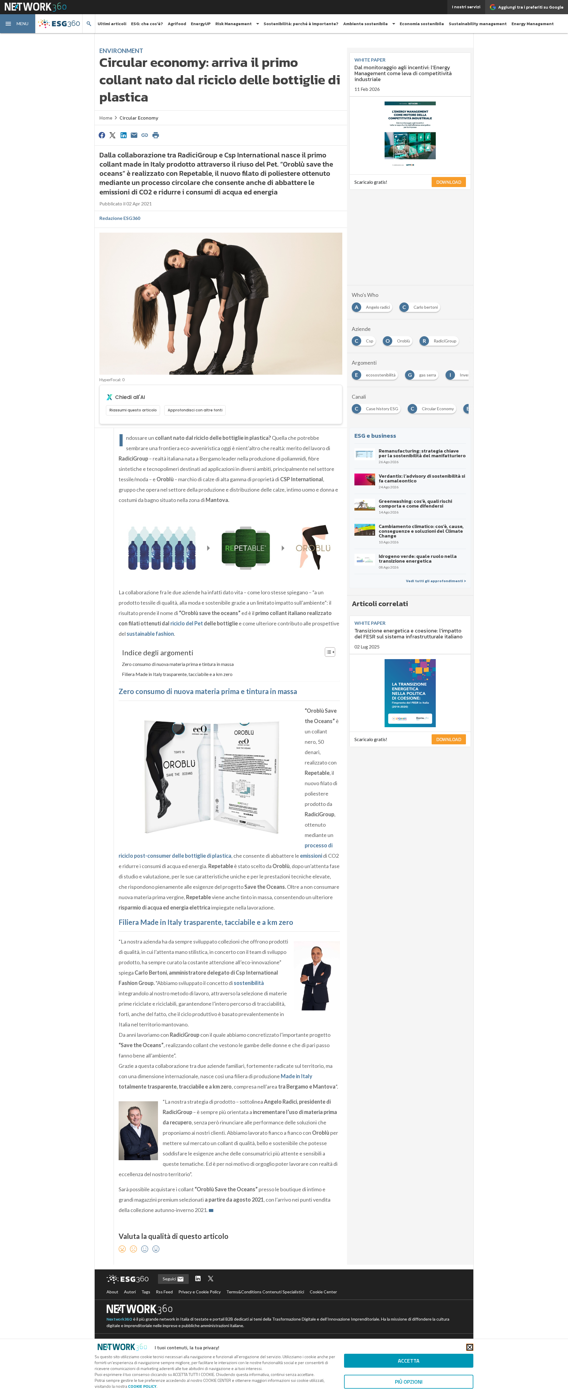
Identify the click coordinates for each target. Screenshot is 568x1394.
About (112, 1291)
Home (105, 117)
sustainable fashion (150, 633)
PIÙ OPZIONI (408, 1382)
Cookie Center (323, 1291)
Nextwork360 (119, 1319)
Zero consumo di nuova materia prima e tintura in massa (178, 664)
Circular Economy (139, 117)
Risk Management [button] (233, 24)
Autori (130, 1291)
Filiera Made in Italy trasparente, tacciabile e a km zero (177, 674)
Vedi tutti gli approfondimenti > (436, 581)
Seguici (170, 1278)
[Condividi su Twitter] (112, 135)
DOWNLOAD (448, 182)
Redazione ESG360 (119, 218)
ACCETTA (408, 1361)
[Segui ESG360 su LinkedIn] (197, 1279)
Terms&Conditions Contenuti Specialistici (265, 1291)
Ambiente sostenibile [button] (365, 24)
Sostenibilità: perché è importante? (301, 24)
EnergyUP (201, 24)
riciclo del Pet (186, 623)
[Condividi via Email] (134, 135)
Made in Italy (296, 1076)
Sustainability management (478, 24)
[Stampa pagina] (155, 135)
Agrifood (177, 24)
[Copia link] (145, 135)
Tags (145, 1291)
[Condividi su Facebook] (101, 135)
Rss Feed (164, 1291)
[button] (18, 23)
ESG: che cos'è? (147, 24)
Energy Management (532, 24)
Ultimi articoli (112, 24)
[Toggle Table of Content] (327, 652)
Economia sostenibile (422, 24)
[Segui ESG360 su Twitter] (210, 1279)
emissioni (311, 855)
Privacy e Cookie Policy (199, 1291)
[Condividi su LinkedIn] (123, 135)
